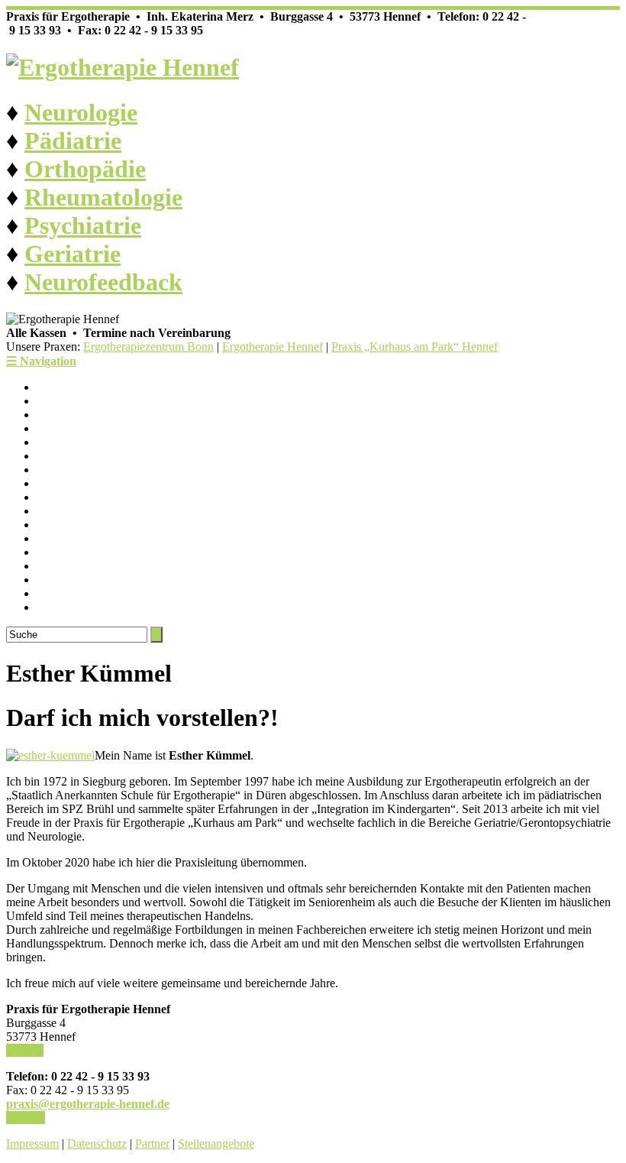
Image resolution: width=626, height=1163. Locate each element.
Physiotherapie (72, 442)
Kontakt (25, 1117)
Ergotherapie (67, 428)
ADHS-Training (76, 565)
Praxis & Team (72, 400)
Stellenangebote (216, 1143)
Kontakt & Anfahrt (82, 414)
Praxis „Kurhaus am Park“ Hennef (414, 346)
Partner (152, 1143)
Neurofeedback (103, 282)
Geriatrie (72, 253)
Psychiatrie (82, 225)
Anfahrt (25, 1050)
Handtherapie (69, 607)
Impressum (32, 1143)
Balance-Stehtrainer (84, 552)
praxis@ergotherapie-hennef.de (87, 1103)
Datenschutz (97, 1143)
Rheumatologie (103, 197)
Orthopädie (85, 169)
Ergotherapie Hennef (272, 346)
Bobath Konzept (76, 593)
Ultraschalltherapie (82, 524)
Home (51, 387)
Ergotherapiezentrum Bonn (148, 346)
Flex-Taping (66, 538)
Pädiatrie (72, 140)
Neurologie (80, 112)
